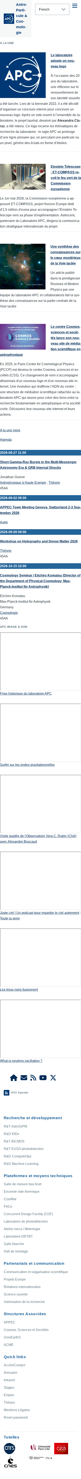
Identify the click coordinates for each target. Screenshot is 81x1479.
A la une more (10, 430)
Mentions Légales (17, 1410)
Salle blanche (14, 1244)
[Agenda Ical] (33, 1079)
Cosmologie (9, 613)
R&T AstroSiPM (15, 1126)
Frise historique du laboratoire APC (26, 693)
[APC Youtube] (43, 1079)
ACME (9, 1345)
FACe (8, 1206)
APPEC (9, 1322)
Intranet (9, 1380)
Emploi (9, 1395)
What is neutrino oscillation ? (21, 1061)
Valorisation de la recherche (24, 1302)
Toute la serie (10, 918)
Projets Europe (15, 1279)
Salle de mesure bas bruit (22, 1184)
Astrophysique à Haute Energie (23, 482)
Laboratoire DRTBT (18, 1236)
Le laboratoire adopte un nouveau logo (63, 60)
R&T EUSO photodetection (24, 1149)
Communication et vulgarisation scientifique (36, 1272)
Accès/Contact (14, 1365)
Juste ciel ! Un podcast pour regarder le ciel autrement (39, 913)
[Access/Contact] (24, 1079)
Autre (4, 522)
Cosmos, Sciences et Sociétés (26, 1330)
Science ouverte (16, 1294)
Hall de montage (16, 1251)
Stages (9, 1387)
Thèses (9, 1402)
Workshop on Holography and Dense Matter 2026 (39, 541)
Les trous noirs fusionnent (19, 989)
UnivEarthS (12, 1337)
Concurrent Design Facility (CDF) (28, 1214)
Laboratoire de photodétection (26, 1221)
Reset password (16, 1417)
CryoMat (10, 1199)
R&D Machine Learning (21, 1164)
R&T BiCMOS (14, 1141)
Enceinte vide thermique (21, 1191)
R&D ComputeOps (17, 1156)
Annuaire (10, 1372)
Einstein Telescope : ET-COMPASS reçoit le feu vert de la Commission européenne (66, 178)
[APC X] (53, 1079)
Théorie (54, 482)
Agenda (6, 439)
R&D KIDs (11, 1134)
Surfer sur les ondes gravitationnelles (27, 764)
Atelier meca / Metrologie (22, 1229)
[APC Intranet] (13, 1079)
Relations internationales (22, 1287)
